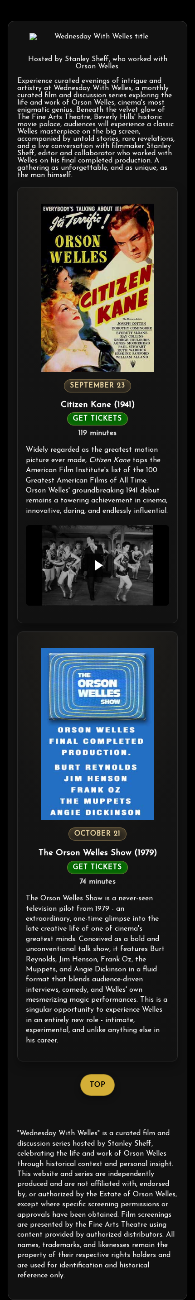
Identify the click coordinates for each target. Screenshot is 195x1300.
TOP (97, 1085)
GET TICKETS (97, 419)
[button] (97, 565)
